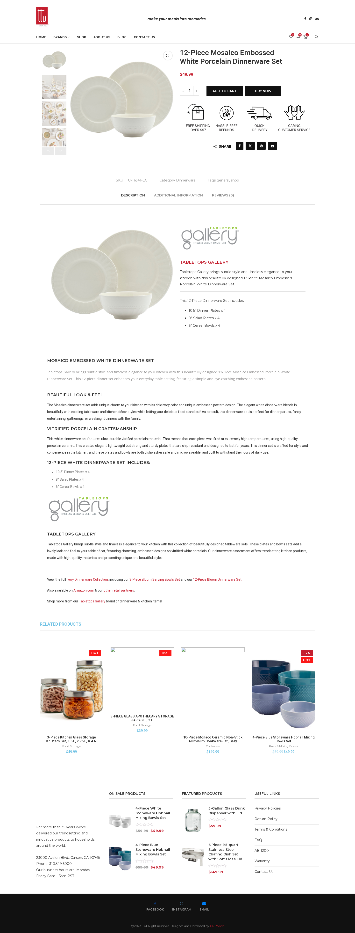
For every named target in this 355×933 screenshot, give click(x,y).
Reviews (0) (223, 195)
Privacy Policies (268, 808)
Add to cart (225, 91)
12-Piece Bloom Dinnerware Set (217, 579)
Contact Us (144, 37)
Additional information (178, 195)
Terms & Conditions (271, 829)
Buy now (263, 91)
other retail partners (119, 590)
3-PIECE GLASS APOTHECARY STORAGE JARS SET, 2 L (142, 718)
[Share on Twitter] (250, 146)
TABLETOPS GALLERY (204, 262)
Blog (122, 37)
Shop (81, 37)
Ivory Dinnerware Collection (87, 579)
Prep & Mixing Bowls (283, 746)
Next (76, 104)
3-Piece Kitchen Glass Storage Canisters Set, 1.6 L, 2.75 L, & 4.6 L (71, 739)
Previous (168, 104)
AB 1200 (262, 850)
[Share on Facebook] (239, 146)
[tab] (133, 195)
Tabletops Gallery (92, 601)
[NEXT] (60, 151)
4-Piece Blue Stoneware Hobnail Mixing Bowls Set (283, 739)
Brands (60, 37)
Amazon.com (83, 590)
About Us (101, 37)
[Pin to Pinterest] (261, 146)
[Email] (317, 19)
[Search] (316, 37)
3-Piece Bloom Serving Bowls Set (154, 579)
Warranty (262, 861)
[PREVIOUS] (48, 151)
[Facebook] (305, 19)
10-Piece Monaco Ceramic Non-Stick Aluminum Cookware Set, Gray (212, 739)
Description (133, 195)
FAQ (258, 840)
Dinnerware (186, 180)
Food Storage (71, 746)
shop (235, 180)
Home (41, 37)
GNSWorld (217, 926)
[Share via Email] (272, 146)
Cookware (213, 746)
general (223, 180)
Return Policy (266, 819)
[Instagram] (310, 19)
